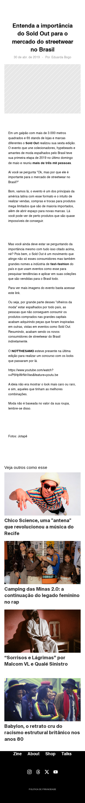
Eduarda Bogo (61, 57)
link (17, 293)
